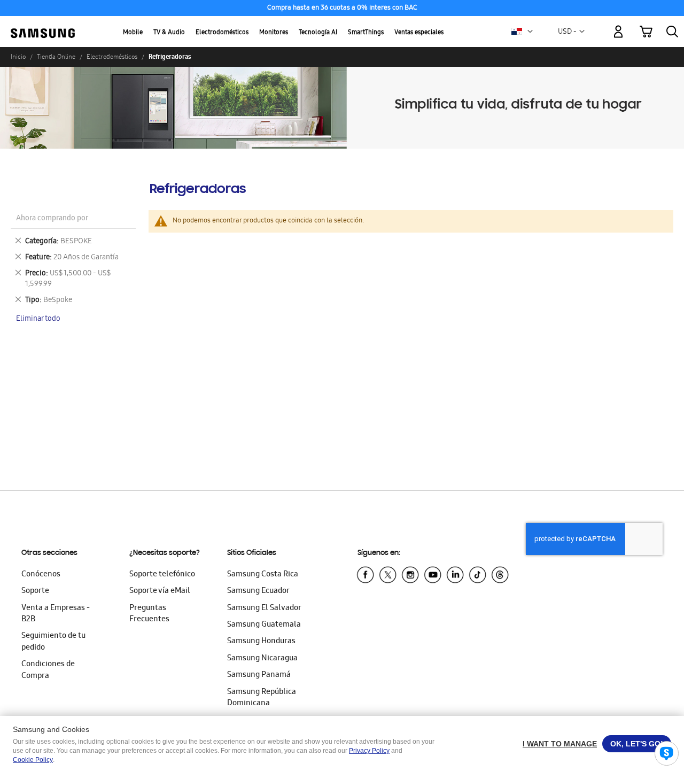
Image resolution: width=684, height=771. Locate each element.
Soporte (35, 591)
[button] (530, 31)
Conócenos (40, 574)
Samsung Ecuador (258, 591)
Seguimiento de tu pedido (53, 642)
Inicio (18, 56)
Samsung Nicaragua (262, 658)
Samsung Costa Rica (262, 574)
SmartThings (366, 33)
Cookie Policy (33, 760)
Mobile (133, 33)
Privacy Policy (369, 750)
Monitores (273, 33)
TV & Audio (169, 33)
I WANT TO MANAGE (560, 743)
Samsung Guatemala (264, 625)
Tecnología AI (318, 33)
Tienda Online (56, 56)
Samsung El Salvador (264, 608)
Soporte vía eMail (159, 591)
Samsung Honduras (261, 641)
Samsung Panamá (259, 675)
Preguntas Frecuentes (149, 614)
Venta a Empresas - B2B (55, 614)
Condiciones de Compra (48, 670)
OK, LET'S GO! (636, 743)
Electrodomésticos (222, 33)
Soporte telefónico (162, 574)
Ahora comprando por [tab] (52, 219)
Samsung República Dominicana (261, 698)
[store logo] (43, 25)
